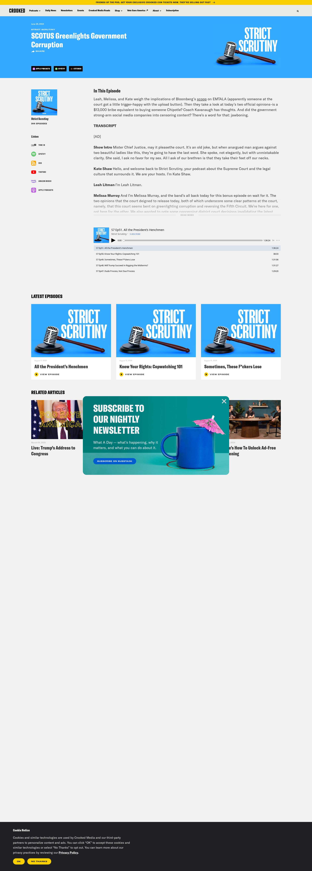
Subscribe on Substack (114, 461)
